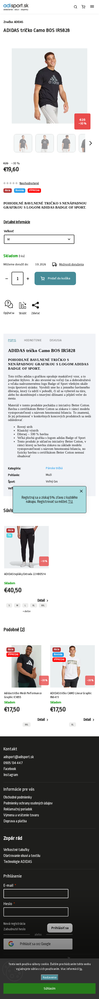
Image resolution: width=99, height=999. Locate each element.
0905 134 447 (13, 763)
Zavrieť (84, 321)
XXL (43, 605)
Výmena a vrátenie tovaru (21, 815)
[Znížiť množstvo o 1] (7, 279)
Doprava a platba (15, 821)
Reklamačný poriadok (17, 809)
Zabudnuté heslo (14, 929)
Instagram (10, 775)
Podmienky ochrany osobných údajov (27, 803)
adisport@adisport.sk (18, 757)
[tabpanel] (26, 569)
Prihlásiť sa (60, 927)
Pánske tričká (54, 468)
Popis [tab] (12, 340)
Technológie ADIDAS (17, 862)
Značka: (13, 22)
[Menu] (92, 6)
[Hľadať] (75, 6)
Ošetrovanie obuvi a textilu (21, 856)
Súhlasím (49, 988)
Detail (41, 600)
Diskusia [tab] (56, 340)
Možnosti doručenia (71, 264)
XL (33, 605)
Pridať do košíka (59, 278)
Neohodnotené (29, 183)
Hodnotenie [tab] (33, 340)
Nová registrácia (14, 923)
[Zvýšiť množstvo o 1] (28, 279)
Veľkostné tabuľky (16, 850)
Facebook (9, 769)
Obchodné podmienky (17, 797)
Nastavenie (49, 977)
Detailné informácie (16, 222)
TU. (70, 502)
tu (81, 969)
